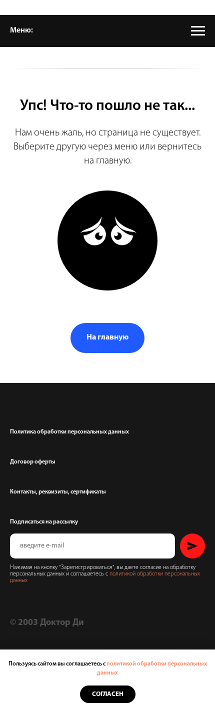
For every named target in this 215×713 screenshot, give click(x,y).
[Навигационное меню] (198, 31)
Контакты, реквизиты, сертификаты (58, 492)
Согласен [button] (108, 694)
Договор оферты (33, 462)
